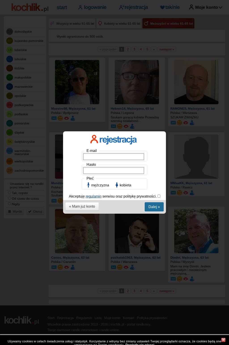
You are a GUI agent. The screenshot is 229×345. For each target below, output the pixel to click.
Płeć (90, 178)
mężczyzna (100, 185)
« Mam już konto (82, 206)
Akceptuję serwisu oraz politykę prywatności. (113, 196)
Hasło (91, 164)
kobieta (125, 185)
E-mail (92, 151)
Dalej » (154, 207)
